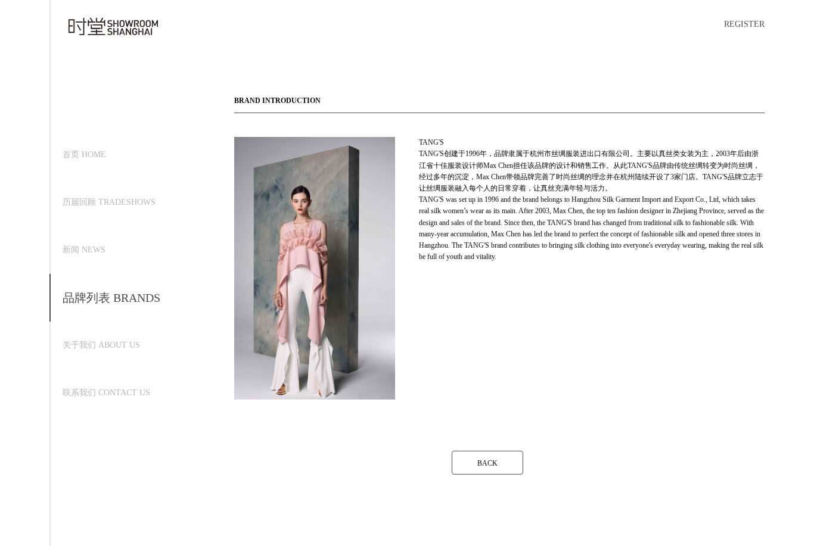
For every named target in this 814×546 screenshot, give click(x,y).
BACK (487, 463)
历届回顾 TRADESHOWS (109, 202)
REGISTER (744, 24)
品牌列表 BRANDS (111, 297)
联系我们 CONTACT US (106, 392)
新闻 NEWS (84, 249)
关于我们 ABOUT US (101, 345)
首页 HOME (84, 154)
